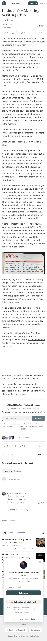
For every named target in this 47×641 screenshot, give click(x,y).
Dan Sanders (12, 493)
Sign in (42, 3)
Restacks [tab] (17, 471)
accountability (32, 218)
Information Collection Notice (25, 426)
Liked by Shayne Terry (17, 496)
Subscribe (33, 3)
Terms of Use (35, 424)
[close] (40, 562)
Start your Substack (17, 630)
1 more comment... (9, 520)
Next (39, 454)
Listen (41, 26)
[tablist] (12, 471)
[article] (23, 544)
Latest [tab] (11, 533)
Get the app (35, 630)
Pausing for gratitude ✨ (12, 542)
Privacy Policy (27, 612)
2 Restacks (26, 438)
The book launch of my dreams (17, 539)
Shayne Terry (7, 25)
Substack (11, 636)
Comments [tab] (7, 471)
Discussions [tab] (20, 533)
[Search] (42, 532)
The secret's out (10, 554)
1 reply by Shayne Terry (19, 510)
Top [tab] (4, 533)
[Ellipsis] (44, 493)
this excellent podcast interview (22, 154)
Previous (9, 454)
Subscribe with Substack (25, 602)
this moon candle (36, 339)
